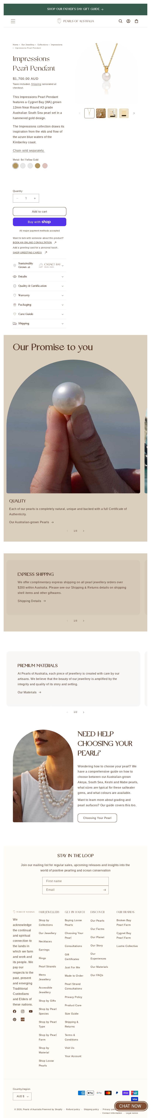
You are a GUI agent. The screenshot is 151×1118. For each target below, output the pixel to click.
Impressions (56, 45)
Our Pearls (97, 920)
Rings (42, 958)
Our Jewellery (28, 45)
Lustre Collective (127, 946)
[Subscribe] (104, 890)
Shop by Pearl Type (48, 1024)
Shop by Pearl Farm (48, 1037)
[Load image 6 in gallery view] (124, 113)
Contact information (112, 1113)
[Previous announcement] (11, 9)
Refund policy (73, 1109)
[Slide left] (80, 113)
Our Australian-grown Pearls (29, 522)
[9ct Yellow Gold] (15, 165)
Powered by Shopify (52, 1109)
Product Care (73, 1005)
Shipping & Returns (71, 1024)
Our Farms (97, 928)
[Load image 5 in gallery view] (112, 113)
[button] (13, 21)
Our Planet (97, 937)
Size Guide (72, 1013)
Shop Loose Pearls (46, 1063)
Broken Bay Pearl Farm (124, 922)
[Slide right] (134, 113)
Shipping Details (29, 601)
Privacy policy (110, 1109)
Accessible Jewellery (45, 990)
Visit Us (69, 1047)
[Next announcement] (140, 9)
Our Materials (27, 692)
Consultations (73, 946)
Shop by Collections (46, 922)
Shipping (36, 84)
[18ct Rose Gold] (45, 165)
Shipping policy (91, 1109)
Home (15, 45)
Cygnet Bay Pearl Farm (124, 935)
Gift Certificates (72, 957)
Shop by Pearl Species (48, 1011)
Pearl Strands (47, 966)
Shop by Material (44, 1050)
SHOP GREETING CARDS (27, 253)
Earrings (44, 949)
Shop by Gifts (47, 1000)
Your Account (73, 1056)
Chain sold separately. (28, 150)
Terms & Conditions (71, 1037)
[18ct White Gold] (30, 165)
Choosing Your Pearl (97, 817)
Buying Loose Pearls (73, 922)
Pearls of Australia (32, 1109)
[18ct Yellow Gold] (37, 165)
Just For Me (72, 967)
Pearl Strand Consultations (73, 986)
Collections (43, 45)
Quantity (17, 191)
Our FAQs (97, 975)
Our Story (97, 945)
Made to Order (74, 975)
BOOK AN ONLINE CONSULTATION (32, 242)
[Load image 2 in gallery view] (101, 113)
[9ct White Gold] (22, 165)
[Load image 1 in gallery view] (89, 113)
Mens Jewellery (45, 977)
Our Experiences (98, 956)
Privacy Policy (73, 997)
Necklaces (45, 941)
